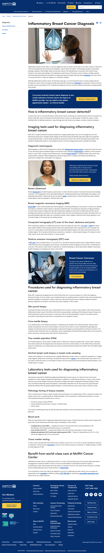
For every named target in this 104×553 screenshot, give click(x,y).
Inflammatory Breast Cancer (19, 16)
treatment (77, 83)
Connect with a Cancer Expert (11, 505)
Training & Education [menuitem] (77, 11)
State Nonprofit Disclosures (44, 542)
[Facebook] (86, 494)
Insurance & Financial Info (74, 511)
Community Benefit (37, 527)
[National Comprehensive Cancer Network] (14, 524)
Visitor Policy (23, 544)
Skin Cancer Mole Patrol (56, 516)
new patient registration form (89, 473)
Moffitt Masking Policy (36, 544)
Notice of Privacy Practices (9, 544)
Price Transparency (50, 544)
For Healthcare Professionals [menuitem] (52, 11)
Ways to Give (36, 508)
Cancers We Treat (72, 490)
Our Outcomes (76, 276)
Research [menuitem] (65, 11)
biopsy (73, 358)
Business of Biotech (55, 530)
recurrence (50, 445)
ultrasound (36, 192)
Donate (72, 7)
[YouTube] (100, 494)
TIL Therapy (53, 496)
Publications (71, 535)
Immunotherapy (54, 493)
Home (3, 16)
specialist (43, 473)
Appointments (71, 506)
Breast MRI (31, 207)
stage (91, 226)
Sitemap (61, 544)
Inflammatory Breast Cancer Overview (35, 550)
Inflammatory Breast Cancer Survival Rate (76, 550)
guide (64, 196)
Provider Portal (92, 517)
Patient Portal (92, 507)
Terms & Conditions (18, 542)
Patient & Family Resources (74, 517)
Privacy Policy (5, 542)
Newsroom (70, 529)
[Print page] (97, 22)
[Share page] (100, 22)
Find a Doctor (71, 508)
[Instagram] (95, 494)
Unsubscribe (30, 542)
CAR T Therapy (54, 490)
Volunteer (35, 511)
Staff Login (91, 522)
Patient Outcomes (37, 529)
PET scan (32, 242)
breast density (71, 153)
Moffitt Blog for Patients (74, 514)
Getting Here (91, 503)
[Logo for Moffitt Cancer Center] (11, 487)
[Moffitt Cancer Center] (9, 4)
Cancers (9, 16)
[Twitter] (91, 494)
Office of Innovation (55, 536)
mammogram (78, 151)
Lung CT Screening (55, 510)
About (34, 524)
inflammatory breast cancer (74, 149)
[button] (40, 2)
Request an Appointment (87, 99)
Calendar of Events (72, 524)
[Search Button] (100, 7)
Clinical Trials (71, 493)
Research (35, 532)
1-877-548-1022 (64, 473)
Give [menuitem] (87, 11)
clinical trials (64, 468)
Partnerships (71, 532)
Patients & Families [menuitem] (36, 11)
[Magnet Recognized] (5, 524)
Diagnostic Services (73, 496)
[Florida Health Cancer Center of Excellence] (11, 516)
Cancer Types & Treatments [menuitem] (21, 11)
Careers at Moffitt (37, 488)
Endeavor (70, 527)
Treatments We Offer (73, 499)
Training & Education (38, 494)
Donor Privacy (58, 542)
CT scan (84, 226)
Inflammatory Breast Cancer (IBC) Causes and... (55, 550)
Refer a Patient (92, 512)
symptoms (87, 75)
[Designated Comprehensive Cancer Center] (4, 516)
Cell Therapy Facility (55, 533)
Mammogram (53, 513)
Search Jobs (36, 491)
